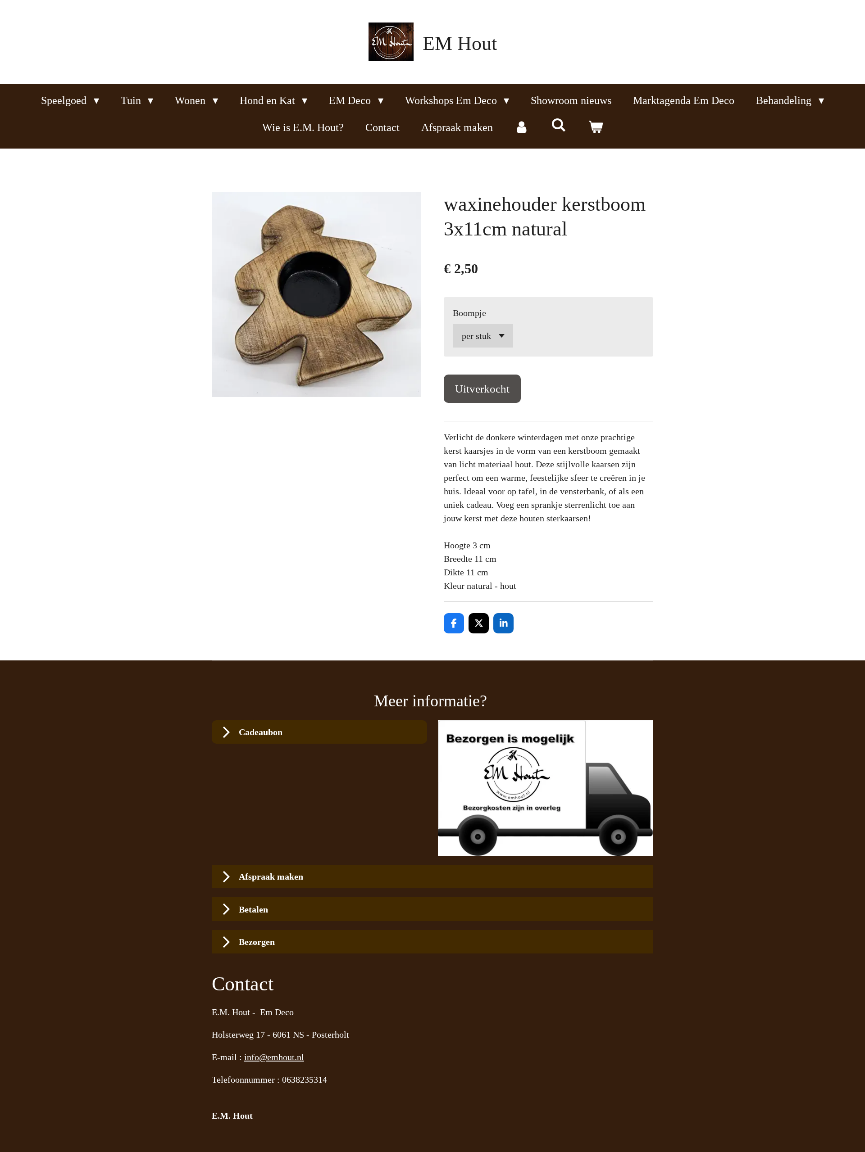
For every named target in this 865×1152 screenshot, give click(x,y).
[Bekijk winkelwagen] (595, 127)
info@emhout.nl (274, 1057)
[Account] (522, 127)
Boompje (469, 313)
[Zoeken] (558, 125)
